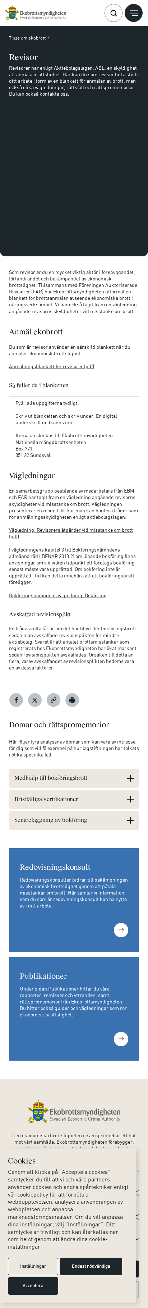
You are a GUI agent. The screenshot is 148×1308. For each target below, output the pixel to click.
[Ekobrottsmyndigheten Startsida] (74, 1111)
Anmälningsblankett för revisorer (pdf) (51, 366)
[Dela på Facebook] (16, 700)
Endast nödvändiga (91, 1266)
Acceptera (33, 1286)
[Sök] (113, 13)
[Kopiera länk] (53, 700)
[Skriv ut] (72, 700)
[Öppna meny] (134, 13)
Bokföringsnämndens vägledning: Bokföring (58, 595)
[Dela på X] (35, 700)
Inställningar (33, 1266)
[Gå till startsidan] (35, 12)
